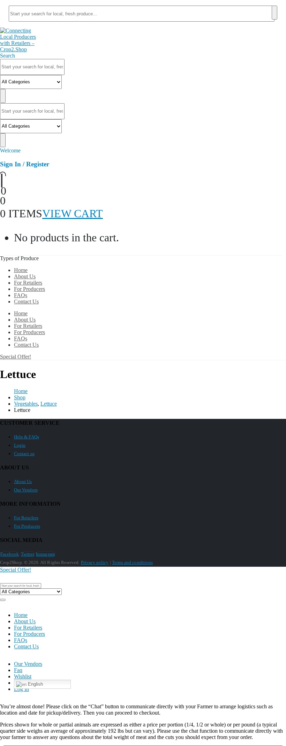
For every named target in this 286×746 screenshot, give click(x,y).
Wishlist (22, 676)
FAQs (20, 295)
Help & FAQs (26, 436)
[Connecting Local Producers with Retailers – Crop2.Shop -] (19, 49)
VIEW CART (72, 213)
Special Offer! (15, 357)
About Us (25, 276)
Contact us (24, 453)
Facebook (9, 554)
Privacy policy (95, 562)
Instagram (45, 554)
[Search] (274, 13)
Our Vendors (26, 489)
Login (19, 445)
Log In (21, 689)
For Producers (29, 289)
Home (21, 270)
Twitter (27, 554)
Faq (18, 670)
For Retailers (28, 283)
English (35, 684)
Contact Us (26, 301)
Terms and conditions (132, 562)
